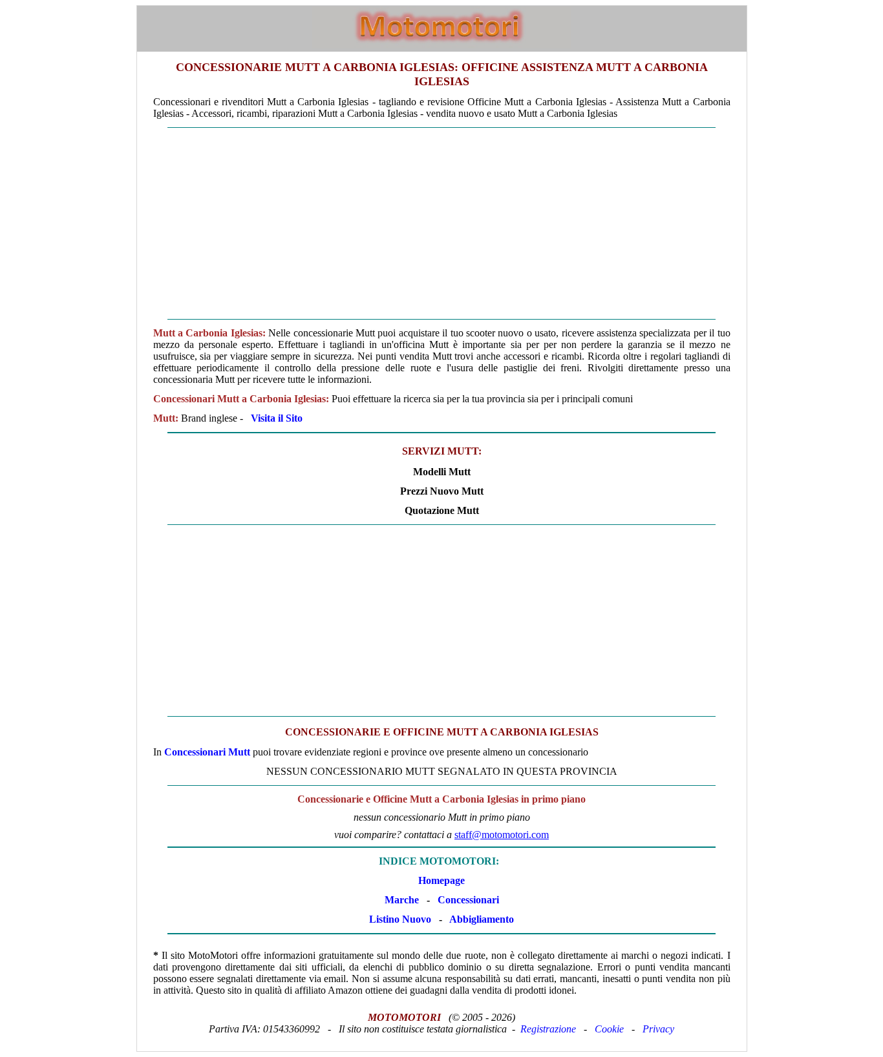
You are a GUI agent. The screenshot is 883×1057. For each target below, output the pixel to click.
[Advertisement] (442, 223)
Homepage (441, 880)
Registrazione (548, 1028)
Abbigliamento (481, 919)
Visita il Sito (277, 418)
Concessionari (468, 899)
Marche (402, 899)
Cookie (609, 1028)
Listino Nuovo (400, 919)
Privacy (658, 1028)
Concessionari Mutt (207, 751)
